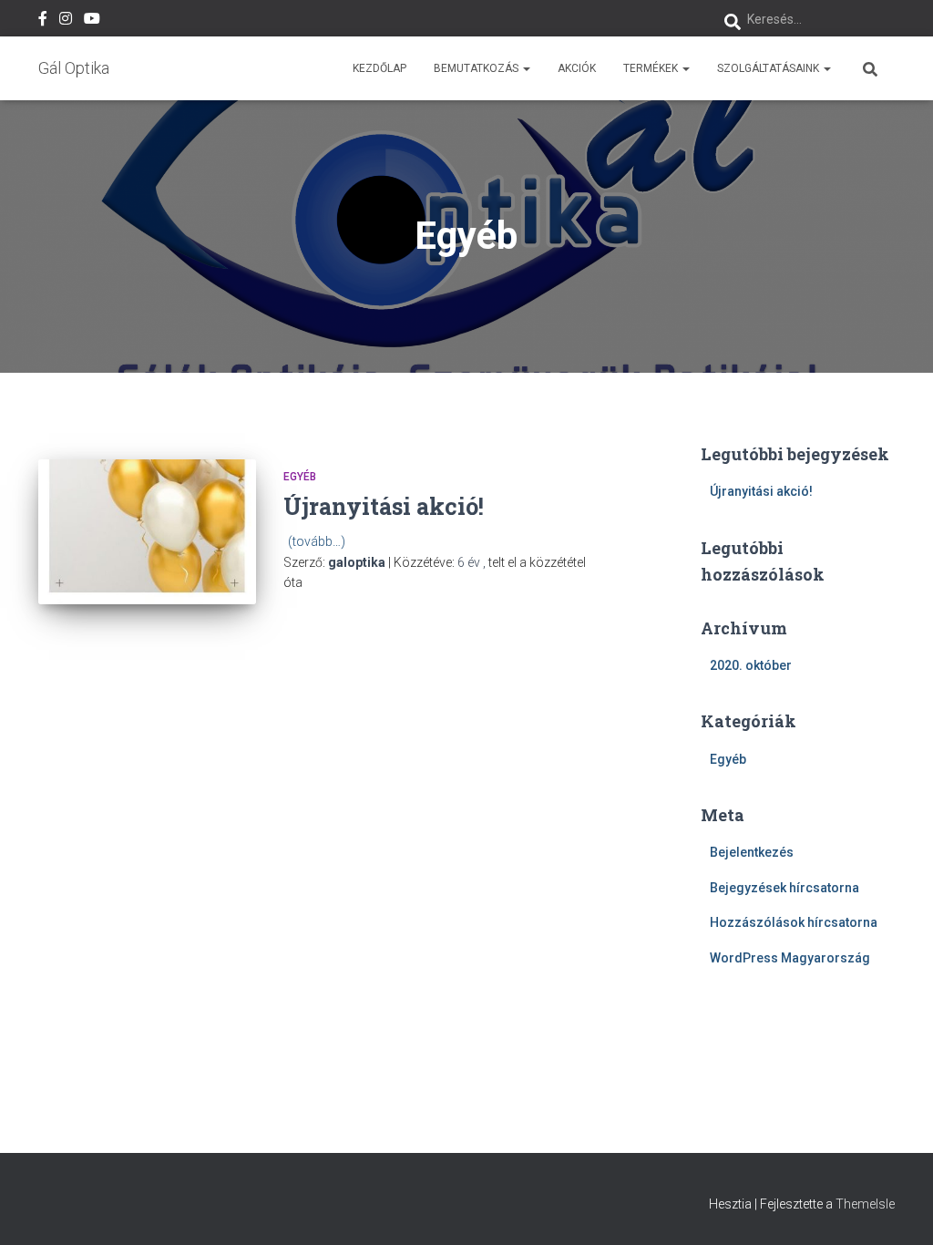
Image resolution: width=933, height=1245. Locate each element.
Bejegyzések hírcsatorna (784, 887)
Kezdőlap (379, 68)
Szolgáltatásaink (769, 68)
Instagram (65, 21)
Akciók (577, 68)
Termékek (652, 68)
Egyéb (299, 476)
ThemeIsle (865, 1204)
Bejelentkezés (752, 852)
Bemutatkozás (477, 68)
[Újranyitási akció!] (147, 532)
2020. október (751, 665)
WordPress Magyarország (790, 958)
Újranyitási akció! (383, 506)
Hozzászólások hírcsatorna (793, 922)
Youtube (92, 21)
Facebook (42, 21)
